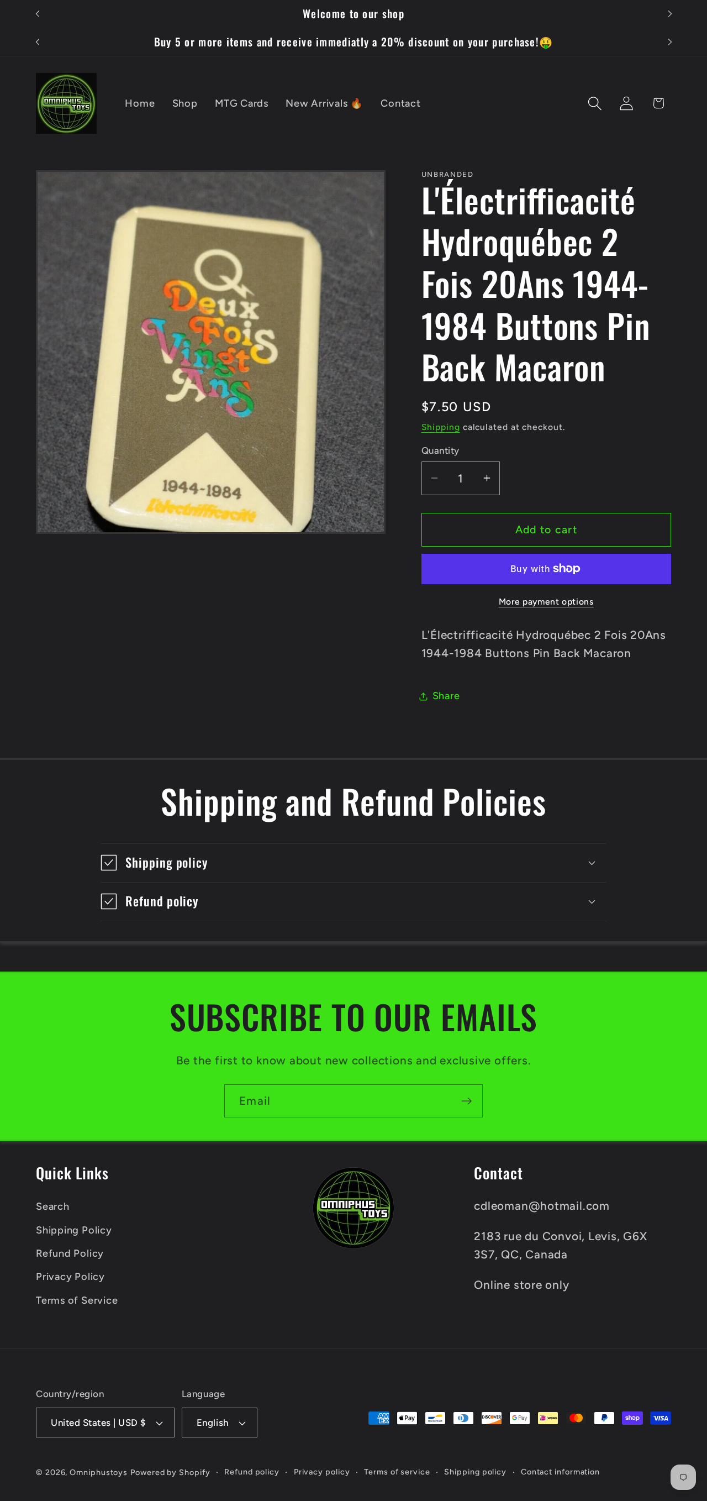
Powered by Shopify (170, 1472)
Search (53, 1206)
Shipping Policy (74, 1230)
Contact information (560, 1472)
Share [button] (446, 696)
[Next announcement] (670, 14)
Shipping (440, 427)
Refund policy (251, 1472)
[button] (595, 103)
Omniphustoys (99, 1472)
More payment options (546, 601)
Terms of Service (77, 1300)
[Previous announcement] (37, 14)
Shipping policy (475, 1472)
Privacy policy (322, 1472)
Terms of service (397, 1472)
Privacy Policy (70, 1277)
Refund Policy (70, 1253)
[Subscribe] (466, 1101)
